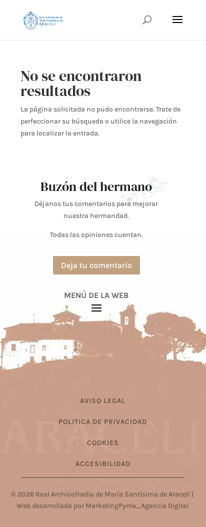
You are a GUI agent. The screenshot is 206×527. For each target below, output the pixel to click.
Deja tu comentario (96, 265)
